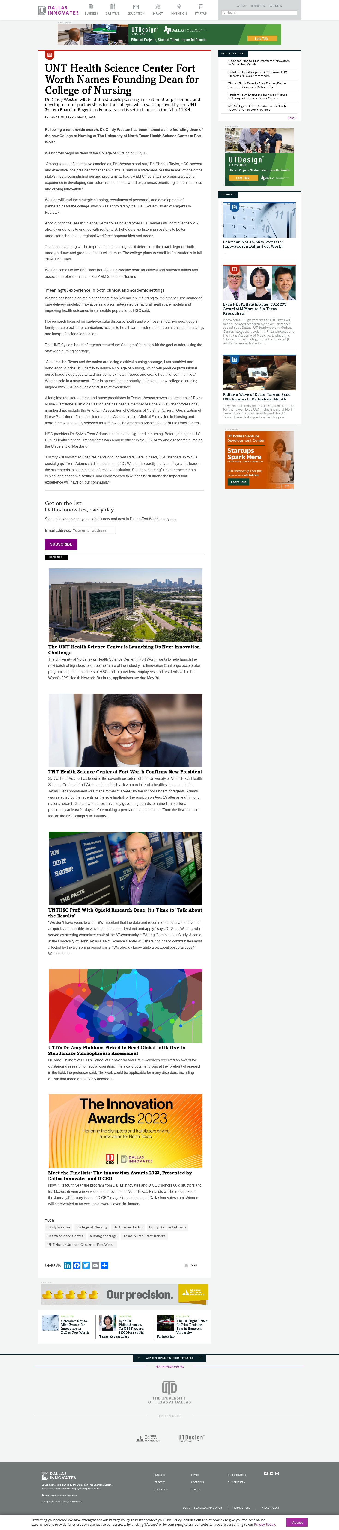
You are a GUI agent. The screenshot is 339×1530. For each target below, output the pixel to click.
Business (91, 13)
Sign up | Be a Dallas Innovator (202, 1507)
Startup (201, 13)
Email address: (58, 530)
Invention (179, 13)
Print (193, 1265)
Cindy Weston (58, 1227)
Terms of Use (242, 1507)
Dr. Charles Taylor (128, 1227)
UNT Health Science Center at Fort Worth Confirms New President (125, 772)
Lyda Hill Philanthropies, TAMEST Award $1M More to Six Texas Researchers (121, 1329)
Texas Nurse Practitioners (144, 1236)
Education (136, 13)
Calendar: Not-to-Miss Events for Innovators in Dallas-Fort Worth (259, 62)
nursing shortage (103, 1236)
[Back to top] (321, 1501)
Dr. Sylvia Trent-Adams (167, 1227)
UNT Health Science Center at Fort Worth (81, 1245)
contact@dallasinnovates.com (61, 1495)
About (242, 6)
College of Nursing (91, 1227)
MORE (291, 118)
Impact (157, 13)
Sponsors (258, 6)
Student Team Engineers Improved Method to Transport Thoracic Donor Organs (258, 96)
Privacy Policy (270, 1507)
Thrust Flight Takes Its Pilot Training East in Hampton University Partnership (182, 1329)
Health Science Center (65, 1236)
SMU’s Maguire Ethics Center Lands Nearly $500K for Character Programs (257, 108)
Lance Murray (62, 117)
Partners (275, 6)
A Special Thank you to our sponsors (169, 1358)
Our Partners (236, 1482)
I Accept (297, 1523)
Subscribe (61, 544)
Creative (112, 13)
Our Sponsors (237, 1475)
